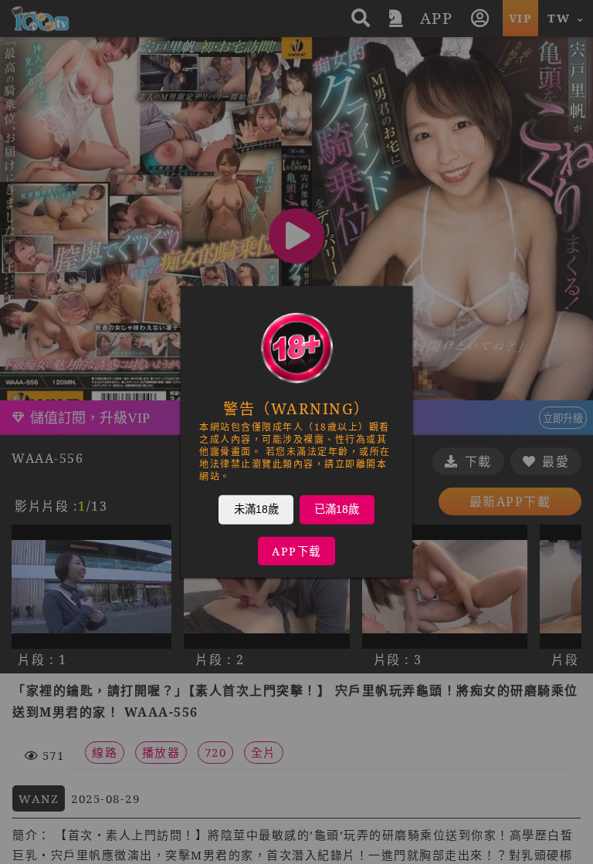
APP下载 (296, 551)
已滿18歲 (336, 509)
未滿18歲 (256, 509)
